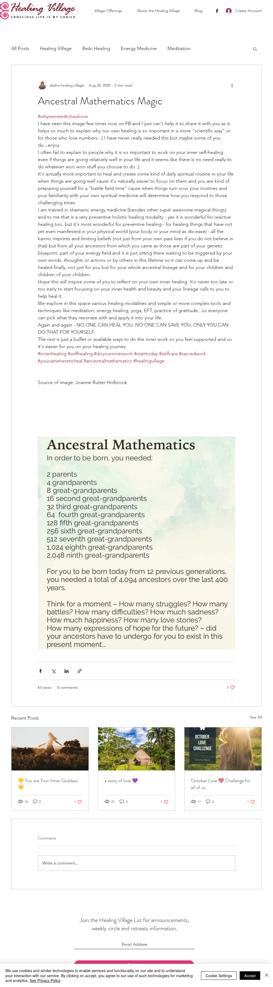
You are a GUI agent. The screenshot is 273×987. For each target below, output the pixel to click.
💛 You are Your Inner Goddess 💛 (48, 784)
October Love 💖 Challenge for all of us (221, 784)
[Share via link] (79, 671)
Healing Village (56, 48)
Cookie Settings (219, 975)
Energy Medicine (139, 48)
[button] (113, 11)
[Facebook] (217, 11)
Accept (250, 975)
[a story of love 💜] (136, 748)
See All (256, 717)
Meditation (179, 48)
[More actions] (232, 85)
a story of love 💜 (121, 780)
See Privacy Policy (45, 980)
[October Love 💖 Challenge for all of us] (223, 748)
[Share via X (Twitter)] (53, 671)
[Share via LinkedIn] (66, 671)
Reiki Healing (96, 48)
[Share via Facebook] (40, 671)
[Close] (266, 975)
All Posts (20, 48)
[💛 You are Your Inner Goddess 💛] (50, 748)
